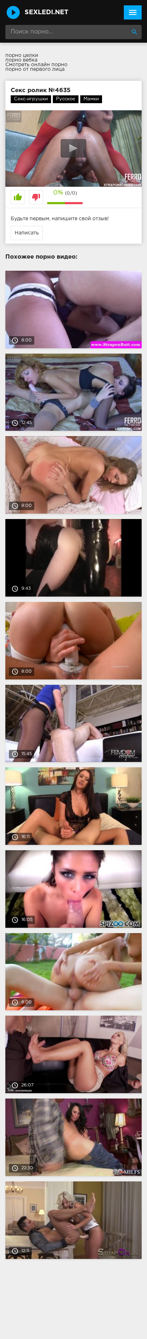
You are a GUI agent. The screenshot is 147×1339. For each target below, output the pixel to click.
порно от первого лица (35, 69)
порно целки (21, 55)
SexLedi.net (47, 12)
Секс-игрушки (31, 99)
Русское (65, 99)
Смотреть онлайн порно (36, 65)
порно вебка (21, 60)
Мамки (91, 99)
